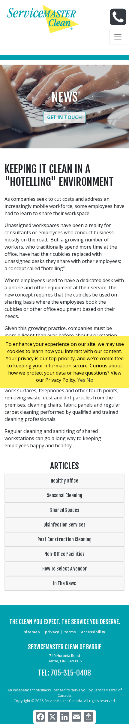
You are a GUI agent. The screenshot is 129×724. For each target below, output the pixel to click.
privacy (52, 632)
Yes (81, 380)
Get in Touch (64, 117)
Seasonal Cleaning (64, 495)
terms (70, 632)
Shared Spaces (64, 510)
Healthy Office (64, 481)
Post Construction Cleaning (65, 539)
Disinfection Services (65, 525)
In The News (64, 583)
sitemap (32, 632)
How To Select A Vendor (64, 569)
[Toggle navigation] (118, 37)
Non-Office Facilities (64, 554)
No (89, 380)
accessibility (93, 632)
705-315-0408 (71, 672)
